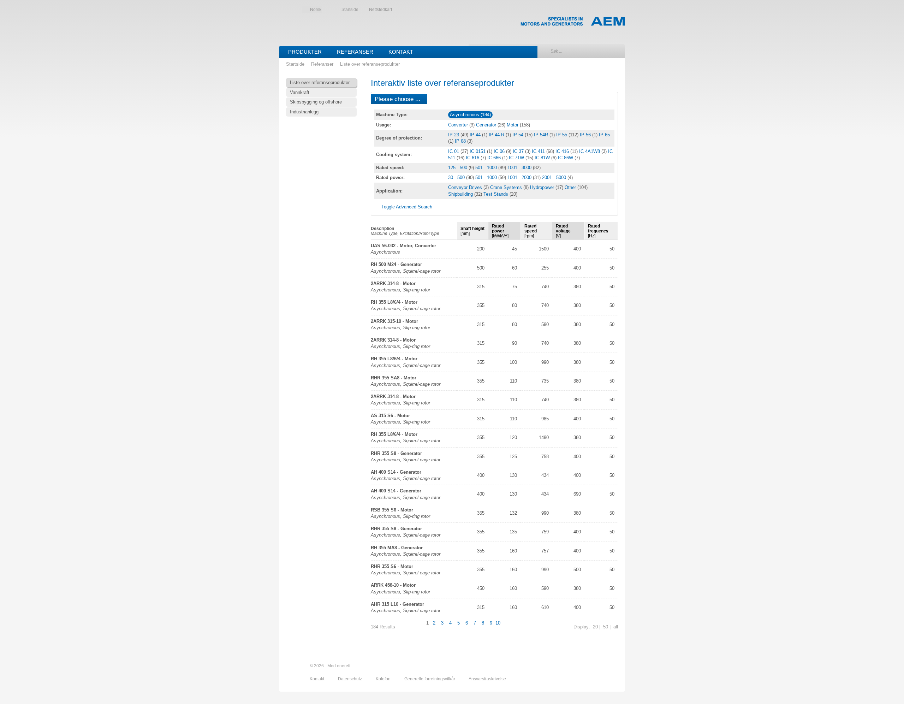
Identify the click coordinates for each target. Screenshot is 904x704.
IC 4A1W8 (590, 151)
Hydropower (542, 187)
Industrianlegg (304, 111)
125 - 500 (458, 167)
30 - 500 (457, 177)
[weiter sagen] (574, 666)
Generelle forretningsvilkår (430, 678)
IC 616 (473, 157)
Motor (513, 125)
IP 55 (562, 134)
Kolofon (384, 678)
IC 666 (494, 157)
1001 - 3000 (520, 167)
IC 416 (562, 151)
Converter (458, 125)
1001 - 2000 (520, 177)
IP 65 (604, 134)
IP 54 (518, 134)
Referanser (355, 52)
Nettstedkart (380, 9)
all (615, 626)
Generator (487, 125)
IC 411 (539, 151)
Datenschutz (350, 678)
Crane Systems (506, 187)
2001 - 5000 (554, 177)
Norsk (315, 9)
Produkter (305, 52)
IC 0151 (478, 151)
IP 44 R (497, 134)
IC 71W (517, 157)
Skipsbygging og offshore (316, 102)
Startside (349, 9)
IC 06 (500, 151)
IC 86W (566, 157)
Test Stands (496, 194)
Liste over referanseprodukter (370, 64)
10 (497, 623)
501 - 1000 (486, 167)
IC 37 (519, 151)
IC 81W (543, 157)
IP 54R (541, 134)
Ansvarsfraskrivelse (487, 678)
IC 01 (454, 151)
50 (605, 626)
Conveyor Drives (465, 187)
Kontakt (400, 52)
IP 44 (476, 134)
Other (571, 187)
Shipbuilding (461, 194)
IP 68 (461, 141)
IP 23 (454, 134)
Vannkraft (299, 92)
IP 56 (586, 134)
